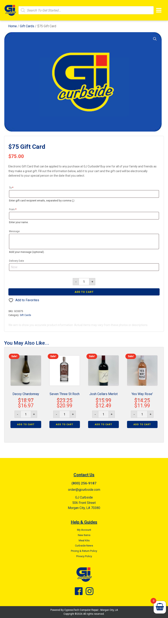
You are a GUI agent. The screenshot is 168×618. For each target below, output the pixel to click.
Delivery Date (16, 260)
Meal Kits (84, 540)
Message (14, 231)
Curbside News (84, 545)
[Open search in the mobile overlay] (86, 10)
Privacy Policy (84, 556)
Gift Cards (27, 26)
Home (12, 26)
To (11, 187)
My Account (84, 529)
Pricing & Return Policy (84, 550)
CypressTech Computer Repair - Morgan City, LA (91, 610)
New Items (84, 535)
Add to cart (84, 292)
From (12, 209)
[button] (155, 39)
